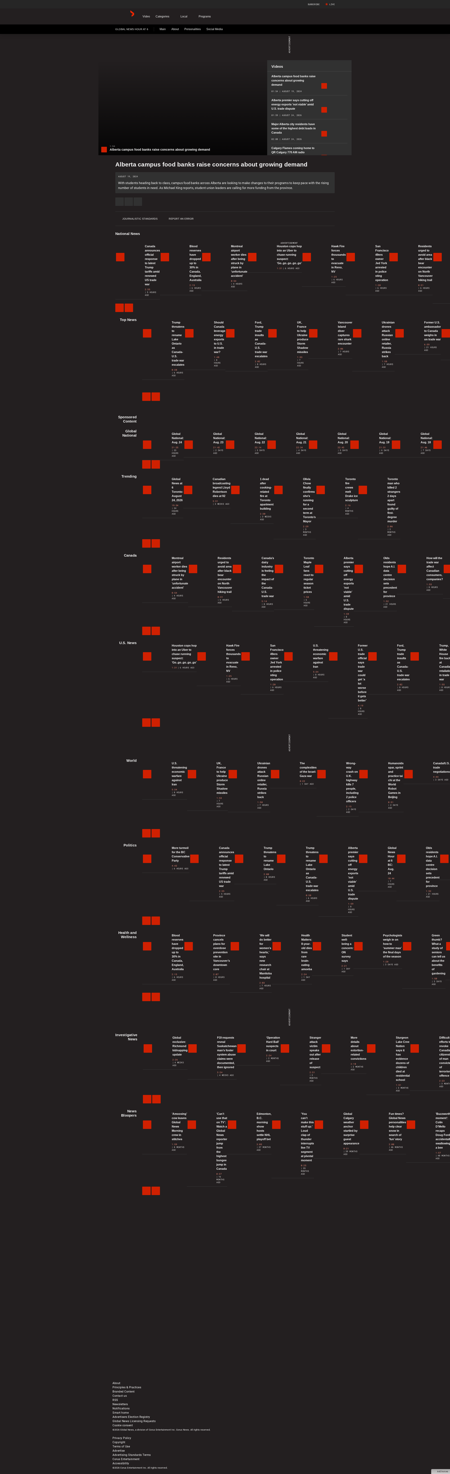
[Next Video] (129, 308)
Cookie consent (122, 1425)
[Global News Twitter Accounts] (193, 1351)
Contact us (119, 1395)
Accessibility (120, 1463)
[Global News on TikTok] (193, 1379)
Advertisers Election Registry (131, 1417)
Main (163, 29)
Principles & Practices (126, 1387)
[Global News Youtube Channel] (246, 1351)
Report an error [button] (181, 218)
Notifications (121, 1408)
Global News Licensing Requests (134, 1421)
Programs (205, 16)
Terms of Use (121, 1446)
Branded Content (123, 1391)
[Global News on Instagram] (299, 1351)
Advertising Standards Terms (131, 1455)
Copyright (118, 1442)
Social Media (214, 29)
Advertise (118, 1450)
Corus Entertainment (126, 1459)
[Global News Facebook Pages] (139, 1351)
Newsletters (120, 1404)
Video (146, 16)
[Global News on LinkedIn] (139, 1379)
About (175, 29)
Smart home (120, 1412)
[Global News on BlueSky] (299, 1379)
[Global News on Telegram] (246, 1379)
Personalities (192, 29)
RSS (115, 1400)
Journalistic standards (140, 218)
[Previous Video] (119, 308)
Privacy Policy (121, 1438)
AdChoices (442, 1471)
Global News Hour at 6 (131, 30)
